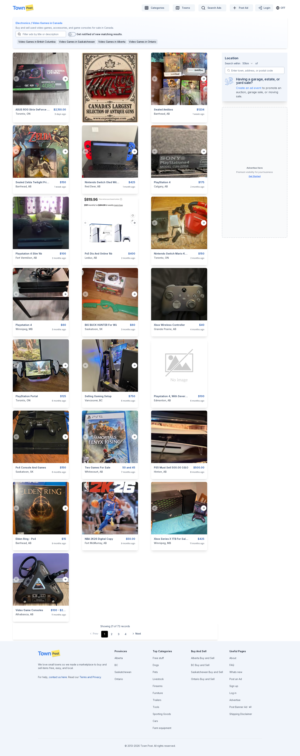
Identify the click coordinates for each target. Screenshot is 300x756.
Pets (155, 672)
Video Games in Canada (47, 23)
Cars (155, 720)
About (232, 658)
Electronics (23, 23)
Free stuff (158, 658)
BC (116, 665)
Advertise (234, 699)
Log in (232, 692)
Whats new (235, 672)
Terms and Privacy (90, 677)
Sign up (233, 686)
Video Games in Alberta (111, 41)
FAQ (231, 665)
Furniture (158, 692)
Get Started (255, 176)
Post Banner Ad (238, 706)
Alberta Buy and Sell (202, 658)
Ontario (119, 679)
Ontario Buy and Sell (203, 679)
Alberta (119, 658)
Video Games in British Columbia (37, 41)
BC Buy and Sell (200, 665)
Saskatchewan (123, 672)
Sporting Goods (162, 713)
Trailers (157, 699)
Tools (156, 706)
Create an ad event (248, 88)
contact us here (58, 677)
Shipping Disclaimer (240, 713)
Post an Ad (235, 679)
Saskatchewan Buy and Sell (207, 672)
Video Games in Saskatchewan (77, 41)
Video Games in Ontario (142, 41)
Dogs (156, 665)
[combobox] (248, 63)
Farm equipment (162, 727)
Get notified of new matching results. (99, 34)
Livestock (158, 679)
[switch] (72, 34)
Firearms (158, 686)
